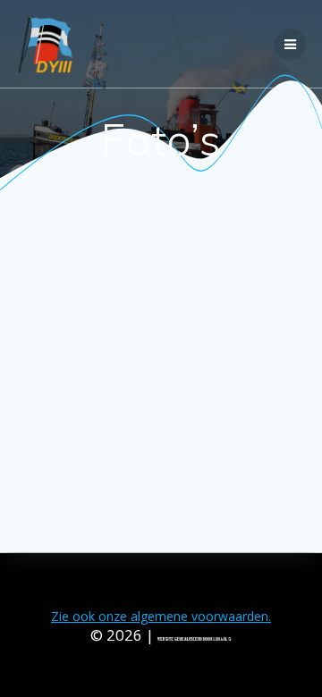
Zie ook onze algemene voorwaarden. (161, 616)
